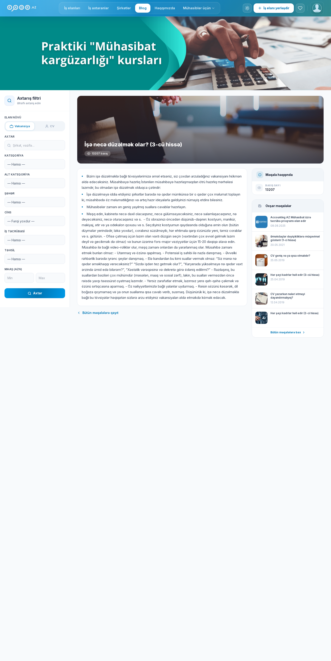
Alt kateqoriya (17, 174)
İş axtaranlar (98, 8)
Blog (143, 8)
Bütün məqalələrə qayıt (100, 313)
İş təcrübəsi (15, 231)
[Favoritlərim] (300, 8)
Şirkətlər (124, 8)
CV (52, 126)
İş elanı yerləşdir (276, 8)
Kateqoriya (14, 155)
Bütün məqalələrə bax (285, 332)
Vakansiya (22, 126)
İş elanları (72, 8)
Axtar (10, 136)
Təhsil (10, 250)
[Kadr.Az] (21, 8)
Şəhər (10, 193)
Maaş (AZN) (13, 269)
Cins (8, 212)
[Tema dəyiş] (247, 8)
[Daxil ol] (317, 8)
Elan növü (13, 117)
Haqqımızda (165, 8)
